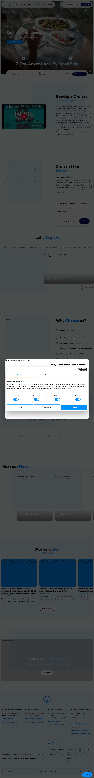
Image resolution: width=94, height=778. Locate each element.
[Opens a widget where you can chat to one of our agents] (87, 774)
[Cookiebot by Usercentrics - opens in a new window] (79, 369)
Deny (20, 407)
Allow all (74, 407)
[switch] (36, 399)
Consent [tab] (19, 375)
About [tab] (75, 375)
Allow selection (47, 407)
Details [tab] (47, 375)
